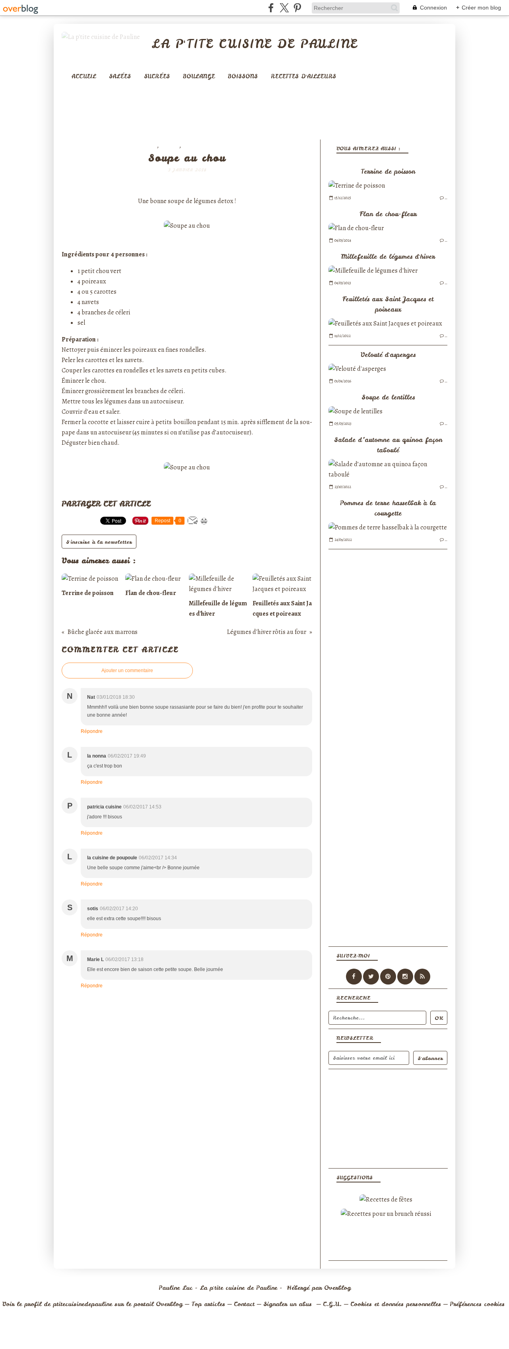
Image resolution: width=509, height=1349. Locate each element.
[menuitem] (84, 76)
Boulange (199, 76)
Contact (244, 1304)
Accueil (84, 76)
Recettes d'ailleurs (303, 76)
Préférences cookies (477, 1304)
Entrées (143, 146)
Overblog (337, 1288)
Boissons (243, 76)
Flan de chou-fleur (388, 213)
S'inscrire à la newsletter (99, 542)
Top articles (208, 1304)
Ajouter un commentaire (127, 670)
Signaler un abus (288, 1304)
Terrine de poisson (388, 171)
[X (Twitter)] (284, 7)
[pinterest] (297, 7)
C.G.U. (332, 1304)
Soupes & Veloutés (212, 146)
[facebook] (271, 7)
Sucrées (157, 76)
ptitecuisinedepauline (82, 1304)
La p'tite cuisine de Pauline (254, 44)
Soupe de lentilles (388, 397)
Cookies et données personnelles (395, 1304)
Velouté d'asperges (388, 354)
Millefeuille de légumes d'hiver (388, 256)
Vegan (169, 146)
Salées (120, 76)
